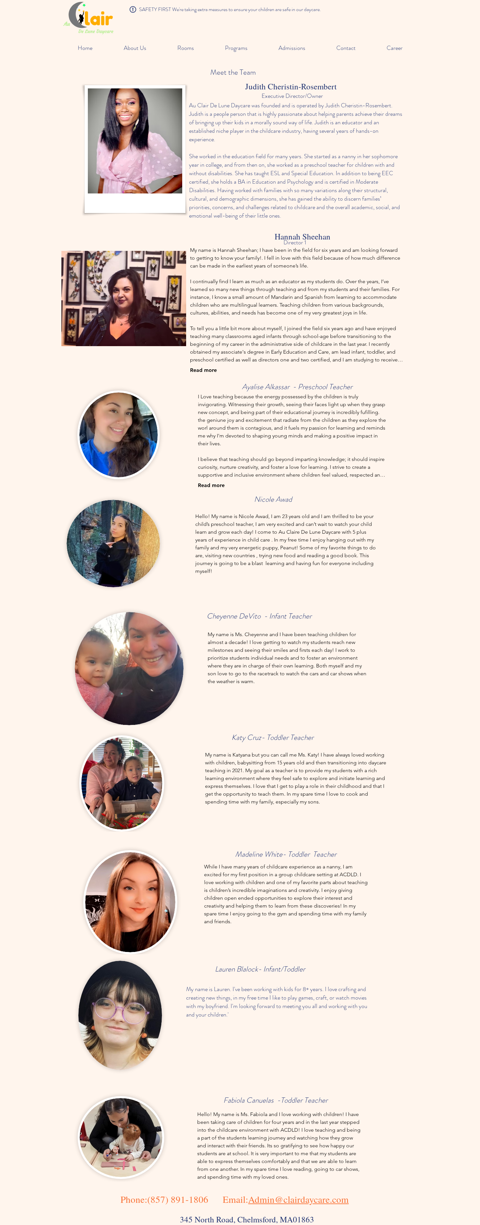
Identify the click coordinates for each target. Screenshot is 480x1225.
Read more (203, 370)
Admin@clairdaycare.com (298, 1199)
